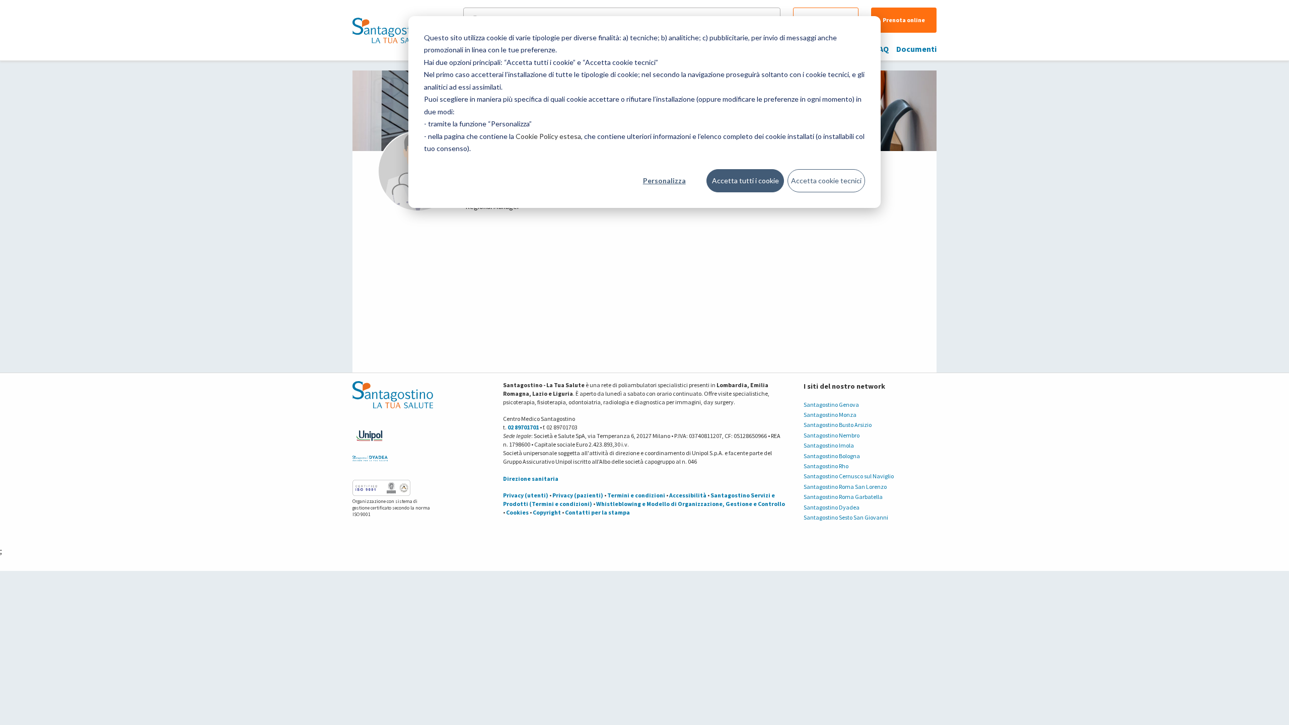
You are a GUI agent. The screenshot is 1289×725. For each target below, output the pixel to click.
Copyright (547, 512)
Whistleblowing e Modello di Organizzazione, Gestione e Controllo (690, 504)
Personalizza (664, 180)
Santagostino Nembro (832, 435)
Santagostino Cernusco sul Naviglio (849, 476)
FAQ (882, 49)
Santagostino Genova (831, 404)
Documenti (916, 49)
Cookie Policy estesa (548, 136)
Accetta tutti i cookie (745, 180)
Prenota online (904, 20)
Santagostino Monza (830, 414)
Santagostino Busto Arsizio (838, 424)
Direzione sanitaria (530, 478)
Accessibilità (687, 495)
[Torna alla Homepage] (390, 30)
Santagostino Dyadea (832, 507)
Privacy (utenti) (525, 495)
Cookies (517, 512)
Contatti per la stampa (597, 512)
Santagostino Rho (826, 466)
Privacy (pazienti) (577, 495)
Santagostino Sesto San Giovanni (846, 517)
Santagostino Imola (829, 445)
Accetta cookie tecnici (826, 180)
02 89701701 (523, 427)
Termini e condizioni (636, 495)
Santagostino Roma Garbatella (843, 496)
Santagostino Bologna (832, 456)
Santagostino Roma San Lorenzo (845, 486)
